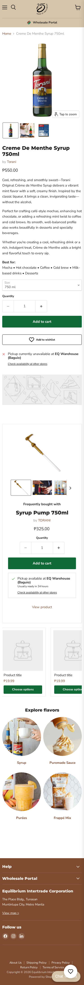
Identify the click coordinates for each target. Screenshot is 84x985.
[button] (10, 130)
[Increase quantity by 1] (41, 306)
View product (42, 607)
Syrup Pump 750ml (42, 513)
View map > (10, 913)
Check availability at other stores (27, 364)
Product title (13, 675)
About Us (15, 963)
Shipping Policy (36, 963)
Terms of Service (53, 967)
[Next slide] (70, 487)
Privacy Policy (61, 963)
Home (6, 34)
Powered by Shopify (42, 977)
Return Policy (29, 967)
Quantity (8, 296)
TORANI (44, 520)
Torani (11, 161)
